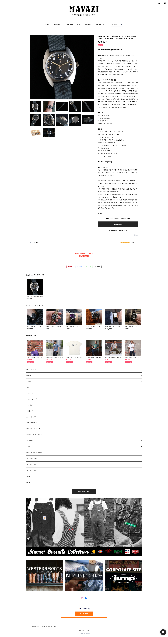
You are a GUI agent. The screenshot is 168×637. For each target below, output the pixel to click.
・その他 (28, 446)
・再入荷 (28, 482)
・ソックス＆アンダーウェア (34, 435)
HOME (47, 25)
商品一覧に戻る (84, 492)
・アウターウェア (31, 393)
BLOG (79, 25)
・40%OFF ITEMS (32, 458)
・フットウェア (30, 405)
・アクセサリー (30, 440)
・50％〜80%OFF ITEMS (34, 452)
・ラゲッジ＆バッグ (31, 399)
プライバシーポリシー (33, 626)
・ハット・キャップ (31, 417)
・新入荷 (28, 476)
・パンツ (28, 387)
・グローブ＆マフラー (32, 423)
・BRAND (28, 375)
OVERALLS (100, 25)
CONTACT (88, 25)
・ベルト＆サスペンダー (33, 411)
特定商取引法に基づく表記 (49, 626)
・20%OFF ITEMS (31, 470)
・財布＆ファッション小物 (33, 429)
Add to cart (118, 224)
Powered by (82, 633)
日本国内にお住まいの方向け (118, 230)
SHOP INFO (69, 25)
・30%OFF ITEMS (31, 464)
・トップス (28, 381)
